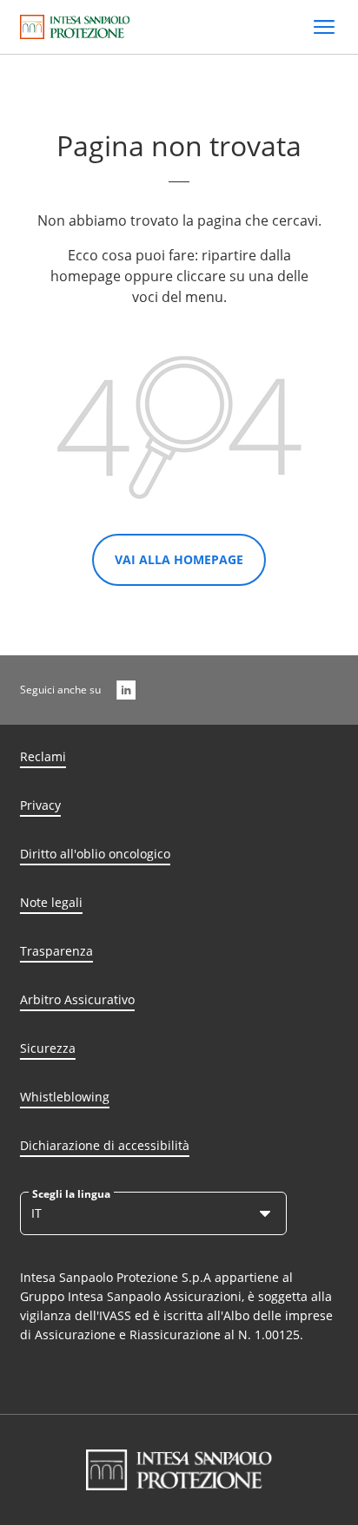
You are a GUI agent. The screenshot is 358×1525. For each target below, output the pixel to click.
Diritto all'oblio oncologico (95, 853)
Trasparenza (56, 951)
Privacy (40, 805)
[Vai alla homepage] (75, 27)
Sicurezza (48, 1048)
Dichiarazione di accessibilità (104, 1145)
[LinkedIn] (126, 690)
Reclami (43, 756)
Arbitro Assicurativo (77, 999)
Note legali (51, 902)
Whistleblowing (64, 1096)
